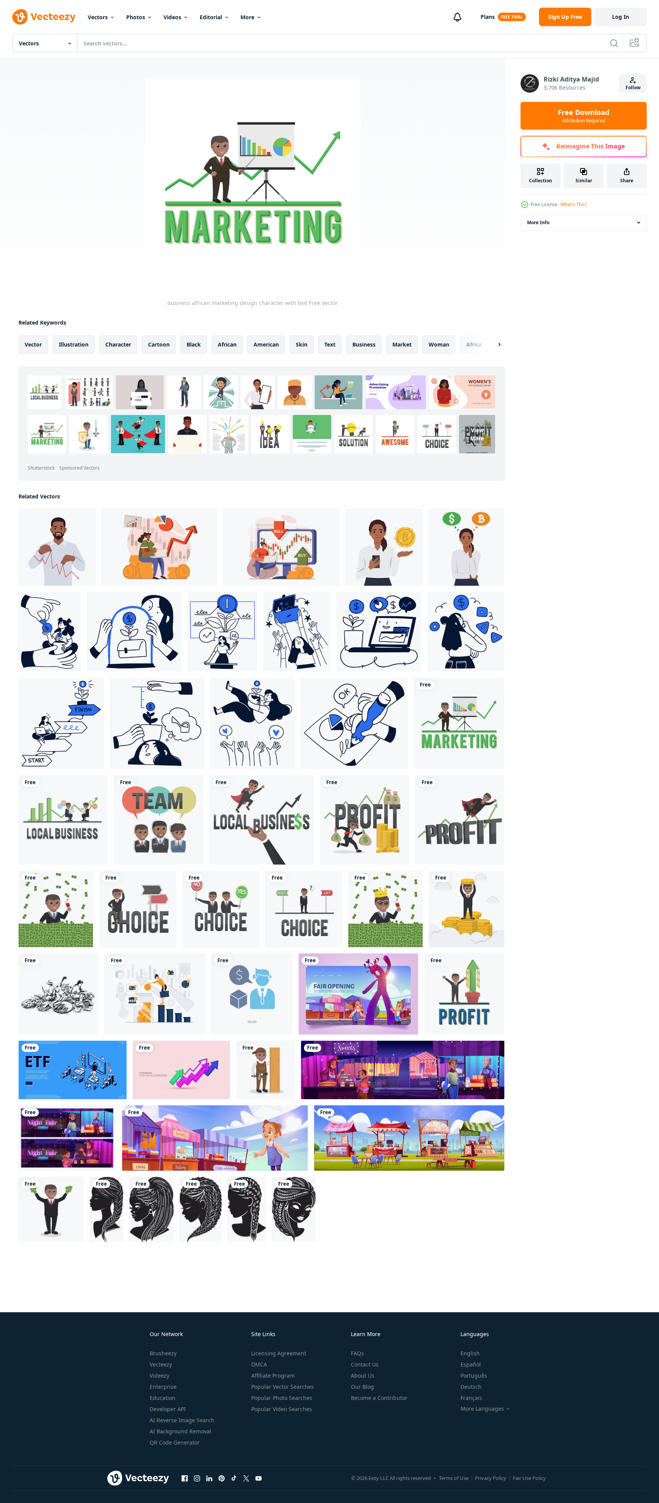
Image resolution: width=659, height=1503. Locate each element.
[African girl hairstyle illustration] (106, 1209)
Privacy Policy (490, 1478)
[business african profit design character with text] (364, 820)
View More (477, 434)
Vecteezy (161, 1364)
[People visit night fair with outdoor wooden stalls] (402, 1070)
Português (473, 1375)
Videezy (159, 1375)
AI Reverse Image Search (182, 1420)
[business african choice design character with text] (220, 909)
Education (162, 1397)
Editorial (211, 17)
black (194, 344)
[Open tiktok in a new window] (234, 1478)
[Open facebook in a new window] (185, 1478)
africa (474, 344)
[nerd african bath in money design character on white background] (385, 909)
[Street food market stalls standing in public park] (409, 1138)
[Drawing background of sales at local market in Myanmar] (58, 994)
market (402, 344)
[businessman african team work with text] (158, 820)
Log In (620, 16)
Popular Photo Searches (281, 1397)
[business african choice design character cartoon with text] (137, 909)
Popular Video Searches (281, 1409)
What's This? (574, 204)
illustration (73, 344)
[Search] (614, 43)
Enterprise (163, 1386)
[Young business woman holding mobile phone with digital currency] (383, 547)
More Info (538, 222)
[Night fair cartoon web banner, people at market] (67, 1138)
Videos (172, 17)
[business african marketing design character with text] (459, 723)
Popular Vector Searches (282, 1386)
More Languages (482, 1409)
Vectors (98, 17)
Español (470, 1364)
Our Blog (362, 1386)
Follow (633, 87)
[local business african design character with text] (63, 820)
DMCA (259, 1364)
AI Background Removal (180, 1431)
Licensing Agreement (278, 1353)
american (266, 344)
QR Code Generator (175, 1442)
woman (439, 344)
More (247, 17)
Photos (135, 17)
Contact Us (365, 1364)
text (329, 344)
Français (471, 1397)
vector (33, 344)
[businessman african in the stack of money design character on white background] (466, 909)
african (227, 344)
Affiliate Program (273, 1375)
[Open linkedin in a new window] (209, 1478)
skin (301, 344)
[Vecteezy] (43, 17)
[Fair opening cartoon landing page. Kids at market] (358, 994)
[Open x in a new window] (246, 1478)
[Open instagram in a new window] (197, 1478)
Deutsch (471, 1386)
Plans (487, 16)
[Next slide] (492, 344)
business (363, 344)
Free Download (583, 116)
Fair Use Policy (529, 1478)
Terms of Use (454, 1478)
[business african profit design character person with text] (459, 820)
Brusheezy (163, 1353)
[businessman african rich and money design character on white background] (55, 909)
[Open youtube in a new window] (258, 1478)
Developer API (168, 1409)
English (470, 1353)
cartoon (159, 344)
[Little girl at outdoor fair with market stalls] (215, 1138)
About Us (362, 1375)
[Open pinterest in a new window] (222, 1478)
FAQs (357, 1353)
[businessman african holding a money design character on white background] (50, 1209)
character (118, 344)
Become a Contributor (379, 1397)
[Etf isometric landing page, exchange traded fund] (72, 1070)
